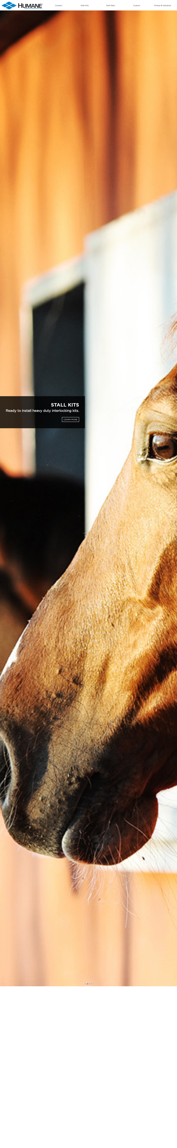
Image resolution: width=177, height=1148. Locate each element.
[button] (9, 553)
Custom (136, 5)
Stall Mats (110, 5)
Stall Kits (85, 5)
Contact (58, 5)
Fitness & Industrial (162, 5)
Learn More (74, 421)
